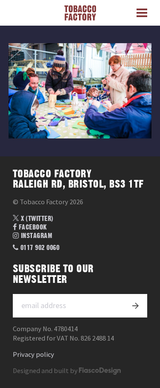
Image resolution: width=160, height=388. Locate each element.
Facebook (32, 227)
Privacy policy (33, 354)
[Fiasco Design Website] (100, 370)
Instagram (35, 235)
